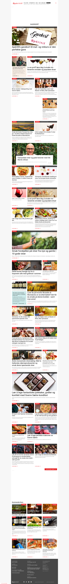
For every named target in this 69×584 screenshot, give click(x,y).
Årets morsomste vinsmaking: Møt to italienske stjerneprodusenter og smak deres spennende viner (26, 363)
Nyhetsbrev (37, 4)
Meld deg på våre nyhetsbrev (31, 577)
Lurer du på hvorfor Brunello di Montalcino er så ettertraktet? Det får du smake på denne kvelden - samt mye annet (42, 296)
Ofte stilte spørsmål (30, 574)
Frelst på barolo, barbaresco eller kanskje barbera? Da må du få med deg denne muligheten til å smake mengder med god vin (23, 340)
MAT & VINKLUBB (42, 2)
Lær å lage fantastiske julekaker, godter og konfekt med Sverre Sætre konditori (33, 394)
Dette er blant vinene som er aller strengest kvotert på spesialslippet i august (19, 528)
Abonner (48, 2)
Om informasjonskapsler (16, 572)
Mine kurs (44, 4)
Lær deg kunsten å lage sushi (48, 271)
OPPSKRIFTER (32, 2)
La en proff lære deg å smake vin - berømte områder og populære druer (41, 68)
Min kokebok (41, 4)
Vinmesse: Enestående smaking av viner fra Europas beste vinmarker (46, 177)
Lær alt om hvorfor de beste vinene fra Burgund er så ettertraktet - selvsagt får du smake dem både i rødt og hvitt (23, 457)
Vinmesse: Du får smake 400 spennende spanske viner (21, 317)
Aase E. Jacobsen (14, 562)
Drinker (31, 4)
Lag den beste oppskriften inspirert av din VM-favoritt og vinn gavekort (46, 414)
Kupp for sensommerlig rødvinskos (49, 527)
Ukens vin (28, 4)
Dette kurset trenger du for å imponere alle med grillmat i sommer (26, 272)
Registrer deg (46, 20)
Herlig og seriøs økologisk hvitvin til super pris (18, 550)
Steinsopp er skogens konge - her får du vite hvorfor (34, 528)
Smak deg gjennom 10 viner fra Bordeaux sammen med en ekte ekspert (49, 110)
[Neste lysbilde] (50, 163)
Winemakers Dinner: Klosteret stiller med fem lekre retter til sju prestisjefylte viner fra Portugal (49, 362)
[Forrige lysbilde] (49, 163)
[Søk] (56, 3)
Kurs (37, 2)
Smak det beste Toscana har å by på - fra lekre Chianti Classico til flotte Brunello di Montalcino (22, 133)
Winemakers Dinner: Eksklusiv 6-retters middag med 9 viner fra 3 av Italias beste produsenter (46, 220)
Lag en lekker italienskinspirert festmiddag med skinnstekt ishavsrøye (48, 550)
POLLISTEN (26, 2)
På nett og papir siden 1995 (31, 562)
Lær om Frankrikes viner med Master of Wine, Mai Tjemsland (44, 89)
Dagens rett (25, 4)
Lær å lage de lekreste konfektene (45, 454)
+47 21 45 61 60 (32, 572)
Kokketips (47, 4)
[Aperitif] (17, 3)
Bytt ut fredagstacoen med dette (33, 549)
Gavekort (34, 4)
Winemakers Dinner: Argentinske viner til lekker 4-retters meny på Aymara (22, 178)
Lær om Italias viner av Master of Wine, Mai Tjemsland (45, 317)
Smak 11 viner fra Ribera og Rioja (18, 198)
